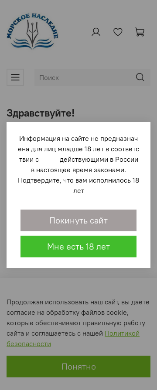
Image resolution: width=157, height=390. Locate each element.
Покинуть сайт (78, 220)
